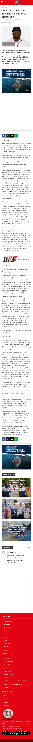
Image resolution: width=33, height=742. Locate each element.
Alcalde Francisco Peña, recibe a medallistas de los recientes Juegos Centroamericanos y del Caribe (16, 508)
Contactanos (7, 671)
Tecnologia (7, 637)
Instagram (7, 705)
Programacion (8, 621)
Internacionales (8, 627)
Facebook (7, 696)
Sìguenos (6, 687)
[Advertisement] (16, 112)
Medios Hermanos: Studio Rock (13, 684)
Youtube (6, 699)
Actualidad (7, 624)
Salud (5, 640)
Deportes (5, 7)
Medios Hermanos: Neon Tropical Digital (15, 681)
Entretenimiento (8, 634)
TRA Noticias (17, 19)
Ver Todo (27, 547)
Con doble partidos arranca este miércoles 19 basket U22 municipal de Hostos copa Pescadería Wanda (16, 529)
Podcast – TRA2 (8, 674)
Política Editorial (8, 665)
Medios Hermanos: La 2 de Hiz (12, 678)
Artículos (6, 647)
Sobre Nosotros (8, 661)
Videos (6, 650)
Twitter (6, 702)
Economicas (7, 643)
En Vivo (6, 668)
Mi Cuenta (7, 658)
